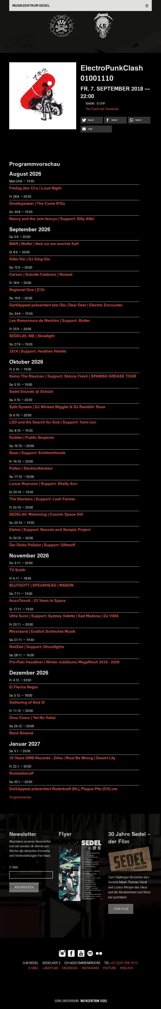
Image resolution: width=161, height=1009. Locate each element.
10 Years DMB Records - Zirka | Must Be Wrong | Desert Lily (62, 758)
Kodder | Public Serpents (31, 437)
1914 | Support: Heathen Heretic (38, 351)
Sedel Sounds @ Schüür (31, 391)
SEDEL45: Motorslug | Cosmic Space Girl (46, 514)
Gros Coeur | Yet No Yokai (32, 717)
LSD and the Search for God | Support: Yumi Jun (52, 422)
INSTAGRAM (90, 968)
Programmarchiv (20, 797)
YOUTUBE (109, 968)
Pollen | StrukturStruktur (31, 468)
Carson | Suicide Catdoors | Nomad (40, 274)
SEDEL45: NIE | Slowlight (31, 335)
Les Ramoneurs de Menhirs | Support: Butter (49, 320)
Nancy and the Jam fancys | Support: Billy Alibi (51, 218)
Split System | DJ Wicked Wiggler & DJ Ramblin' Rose (57, 406)
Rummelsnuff (21, 773)
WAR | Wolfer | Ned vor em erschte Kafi (44, 243)
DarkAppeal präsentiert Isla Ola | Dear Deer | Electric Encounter (66, 305)
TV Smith (17, 569)
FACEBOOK (70, 968)
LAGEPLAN (50, 968)
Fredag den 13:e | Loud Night (35, 188)
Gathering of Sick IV (27, 702)
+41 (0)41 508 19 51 (124, 963)
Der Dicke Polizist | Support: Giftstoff (42, 545)
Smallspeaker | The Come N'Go (37, 203)
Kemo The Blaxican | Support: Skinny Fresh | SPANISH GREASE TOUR (72, 376)
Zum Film (120, 909)
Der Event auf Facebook (102, 109)
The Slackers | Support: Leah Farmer (42, 499)
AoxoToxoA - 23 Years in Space (37, 600)
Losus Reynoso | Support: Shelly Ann (43, 483)
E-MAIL (33, 968)
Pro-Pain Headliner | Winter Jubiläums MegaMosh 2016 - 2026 (64, 662)
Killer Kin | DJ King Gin (29, 259)
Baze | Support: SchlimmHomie (37, 452)
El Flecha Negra (23, 687)
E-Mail (13, 867)
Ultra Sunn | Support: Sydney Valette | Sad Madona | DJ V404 (63, 615)
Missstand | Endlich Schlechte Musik (42, 631)
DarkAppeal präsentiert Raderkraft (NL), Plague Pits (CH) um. (63, 788)
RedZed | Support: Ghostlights (36, 646)
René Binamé (21, 733)
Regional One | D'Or (27, 289)
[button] (91, 120)
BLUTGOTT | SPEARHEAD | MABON (41, 585)
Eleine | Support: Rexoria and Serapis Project (50, 529)
